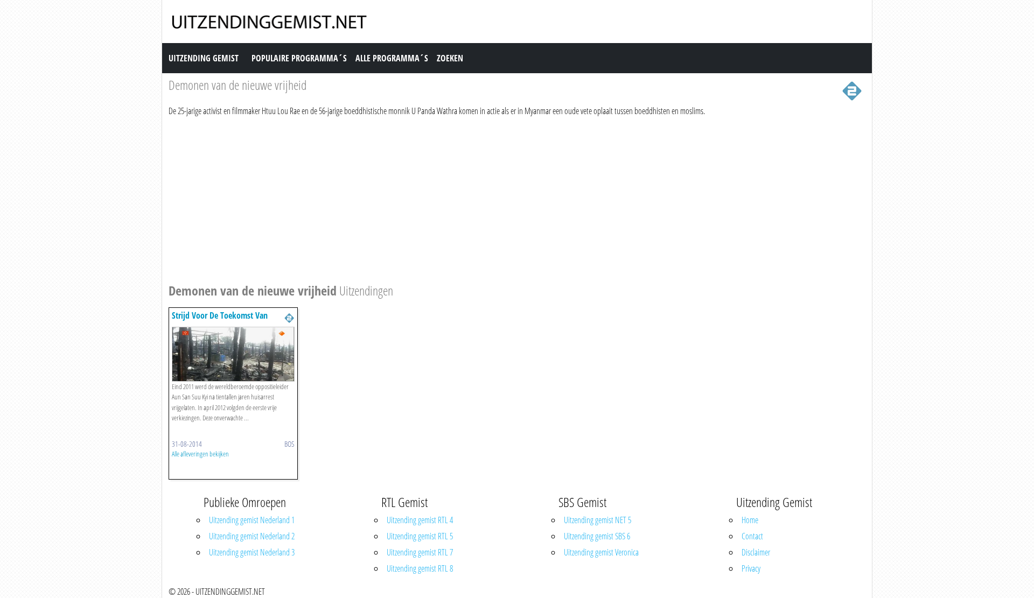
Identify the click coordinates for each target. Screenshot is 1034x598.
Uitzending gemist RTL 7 (420, 552)
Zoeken (450, 58)
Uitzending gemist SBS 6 (597, 536)
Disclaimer (756, 552)
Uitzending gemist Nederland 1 (252, 520)
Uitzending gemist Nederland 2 (252, 536)
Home (750, 520)
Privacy (751, 568)
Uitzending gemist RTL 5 (420, 536)
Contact (752, 536)
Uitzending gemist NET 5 (597, 520)
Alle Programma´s (391, 58)
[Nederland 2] (852, 90)
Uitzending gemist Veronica (601, 552)
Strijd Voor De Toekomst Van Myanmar (220, 320)
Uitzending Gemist (204, 58)
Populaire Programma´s (299, 58)
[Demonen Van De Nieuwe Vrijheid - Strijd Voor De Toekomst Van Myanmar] (233, 353)
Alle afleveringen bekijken (200, 454)
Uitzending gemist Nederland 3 (252, 552)
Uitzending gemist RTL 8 (420, 568)
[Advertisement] (492, 198)
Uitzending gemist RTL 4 (420, 520)
